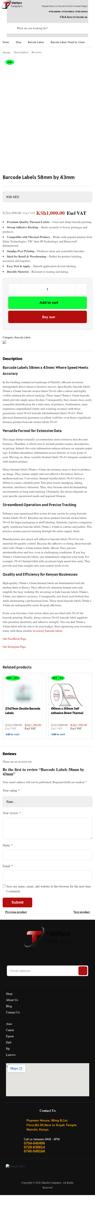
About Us (12, 1000)
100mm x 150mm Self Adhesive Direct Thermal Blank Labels (67, 712)
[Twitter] (53, 954)
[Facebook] (24, 954)
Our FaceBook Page (14, 639)
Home (6, 42)
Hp (8, 1048)
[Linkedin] (44, 954)
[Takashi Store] (12, 4)
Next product (82, 912)
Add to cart (49, 303)
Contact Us (13, 1012)
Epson (10, 1036)
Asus (9, 1024)
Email (8, 866)
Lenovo (10, 1055)
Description (21, 52)
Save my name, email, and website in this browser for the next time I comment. (48, 888)
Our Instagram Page (14, 647)
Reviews (37, 52)
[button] (47, 506)
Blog (9, 1006)
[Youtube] (63, 954)
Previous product (16, 912)
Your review (12, 813)
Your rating (11, 790)
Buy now (48, 316)
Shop (18, 42)
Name (8, 845)
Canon (10, 1030)
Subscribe (82, 970)
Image (7, 52)
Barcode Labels (36, 42)
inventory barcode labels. (48, 631)
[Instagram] (34, 954)
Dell (8, 1042)
